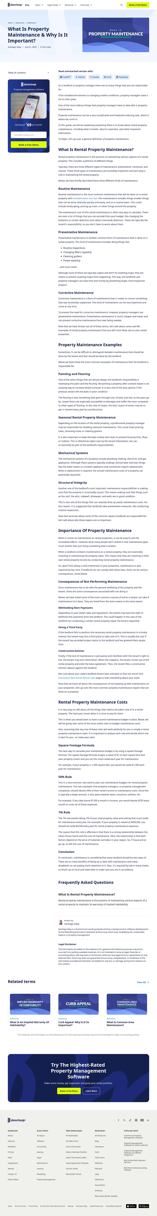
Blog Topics (42, 1131)
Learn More (91, 1091)
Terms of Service (20, 1206)
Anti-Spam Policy (81, 1206)
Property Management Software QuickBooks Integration (133, 1153)
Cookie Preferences (96, 1206)
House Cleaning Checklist (76, 1152)
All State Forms (72, 1141)
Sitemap (70, 1206)
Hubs (97, 1152)
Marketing (41, 1174)
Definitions (31, 23)
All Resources (100, 1136)
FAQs (10, 1158)
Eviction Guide (72, 1169)
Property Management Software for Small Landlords (136, 1144)
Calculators (99, 1147)
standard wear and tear (85, 198)
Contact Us (12, 1174)
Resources (20, 23)
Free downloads (74, 1131)
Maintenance (42, 1163)
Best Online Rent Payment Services (134, 1161)
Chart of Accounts (73, 1147)
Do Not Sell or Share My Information (52, 1206)
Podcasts (98, 1169)
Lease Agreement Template (77, 1163)
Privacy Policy (33, 1206)
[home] (15, 4)
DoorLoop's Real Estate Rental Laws (76, 677)
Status (10, 1206)
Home (10, 23)
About (10, 1136)
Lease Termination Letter (76, 1158)
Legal (39, 1158)
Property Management (46, 1180)
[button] (39, 5)
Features (11, 1141)
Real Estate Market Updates (106, 1196)
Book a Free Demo (138, 5)
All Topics (41, 1136)
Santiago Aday (14, 47)
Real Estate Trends (73, 1174)
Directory (98, 1191)
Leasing (40, 1152)
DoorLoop (13, 1131)
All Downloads (72, 1136)
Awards (11, 1169)
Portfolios (12, 1147)
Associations (100, 1185)
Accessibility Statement (114, 1206)
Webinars (99, 1163)
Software (40, 1141)
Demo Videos (13, 1180)
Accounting (41, 1147)
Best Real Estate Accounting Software (135, 1169)
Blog (27, 5)
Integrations (13, 1163)
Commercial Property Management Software (133, 1137)
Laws (97, 1174)
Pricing (11, 1152)
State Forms (100, 1158)
